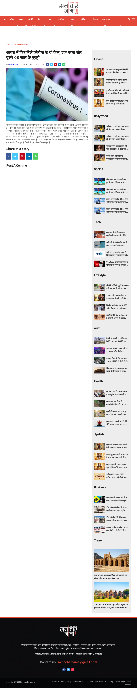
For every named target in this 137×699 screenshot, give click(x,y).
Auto (97, 328)
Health (98, 381)
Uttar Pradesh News (21, 44)
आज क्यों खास (8, 26)
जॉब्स (112, 26)
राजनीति (30, 19)
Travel (98, 540)
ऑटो (53, 26)
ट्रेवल (96, 26)
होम (5, 19)
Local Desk (14, 64)
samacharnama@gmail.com (68, 662)
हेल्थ (63, 26)
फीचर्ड (12, 19)
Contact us (89, 682)
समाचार (21, 19)
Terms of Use (78, 682)
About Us (55, 682)
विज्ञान (45, 26)
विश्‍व (39, 19)
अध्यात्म (84, 26)
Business (100, 487)
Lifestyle (100, 275)
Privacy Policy (66, 682)
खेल (72, 19)
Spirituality (109, 682)
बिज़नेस (95, 19)
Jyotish (99, 434)
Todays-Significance (123, 682)
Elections (127, 685)
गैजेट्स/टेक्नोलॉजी (30, 26)
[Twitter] (68, 669)
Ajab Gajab (99, 682)
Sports (98, 169)
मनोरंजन (61, 19)
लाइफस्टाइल (106, 19)
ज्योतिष (72, 26)
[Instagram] (72, 669)
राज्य (49, 19)
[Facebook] (64, 669)
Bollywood (101, 116)
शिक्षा (18, 26)
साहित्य (120, 26)
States (8, 44)
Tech (97, 222)
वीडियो (83, 19)
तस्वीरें (104, 26)
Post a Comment (17, 165)
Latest (98, 59)
